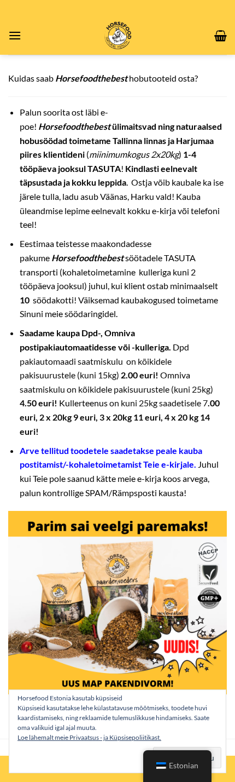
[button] (14, 35)
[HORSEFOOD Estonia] (118, 35)
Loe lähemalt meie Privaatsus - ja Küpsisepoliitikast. (89, 737)
